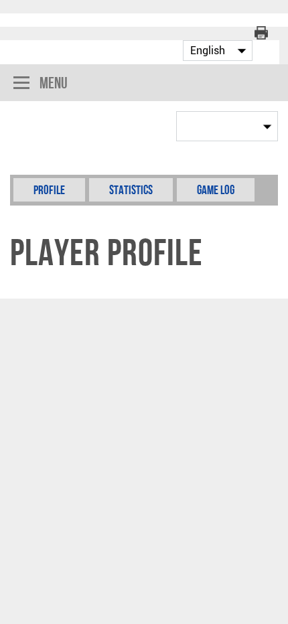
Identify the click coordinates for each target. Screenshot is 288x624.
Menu (54, 83)
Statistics (131, 190)
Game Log (215, 190)
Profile (49, 190)
